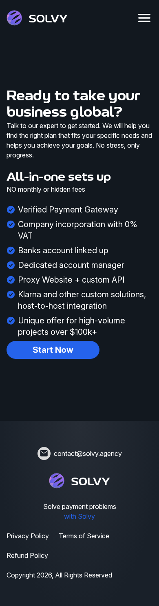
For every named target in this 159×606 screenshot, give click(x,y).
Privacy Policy (28, 536)
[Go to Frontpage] (37, 18)
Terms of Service (84, 536)
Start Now (53, 350)
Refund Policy (27, 555)
